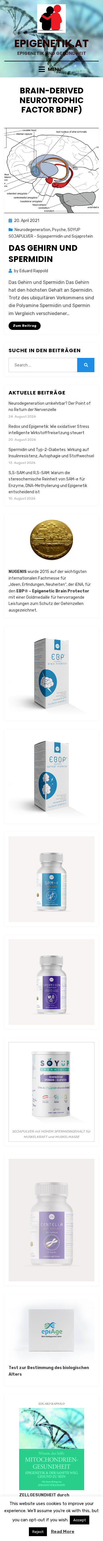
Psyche (59, 229)
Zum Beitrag (24, 326)
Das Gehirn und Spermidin (43, 254)
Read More (62, 1531)
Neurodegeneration (32, 229)
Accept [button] (79, 1520)
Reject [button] (37, 1532)
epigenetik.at (51, 43)
